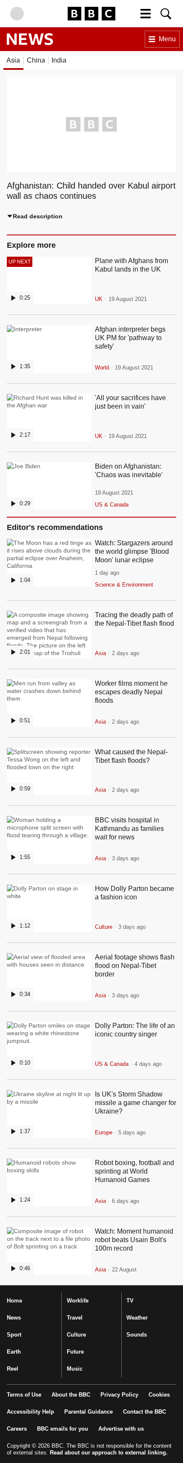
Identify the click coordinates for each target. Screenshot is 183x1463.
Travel (75, 1317)
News (14, 1317)
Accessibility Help (30, 1412)
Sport (14, 1334)
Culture (76, 1334)
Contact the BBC (144, 1412)
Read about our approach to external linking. (109, 1452)
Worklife (78, 1300)
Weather (137, 1317)
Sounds (136, 1334)
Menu (167, 39)
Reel (12, 1369)
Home (14, 1300)
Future (75, 1351)
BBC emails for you (62, 1429)
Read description (38, 216)
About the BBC (70, 1394)
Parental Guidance (88, 1412)
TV (130, 1300)
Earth (14, 1351)
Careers (17, 1429)
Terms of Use (24, 1394)
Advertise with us (121, 1429)
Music (75, 1369)
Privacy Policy (119, 1394)
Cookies (159, 1394)
